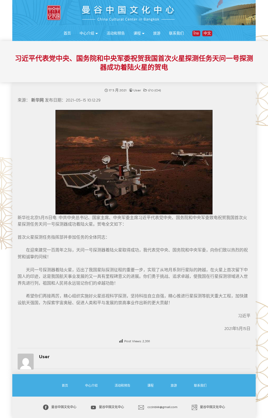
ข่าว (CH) (154, 90)
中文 (207, 33)
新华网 (38, 100)
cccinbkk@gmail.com (162, 407)
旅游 (156, 33)
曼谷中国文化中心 (63, 407)
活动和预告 (116, 33)
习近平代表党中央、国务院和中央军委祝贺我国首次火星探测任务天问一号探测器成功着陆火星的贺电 (134, 63)
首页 (67, 33)
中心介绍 (87, 33)
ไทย (196, 33)
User (137, 90)
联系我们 (176, 33)
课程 (137, 33)
